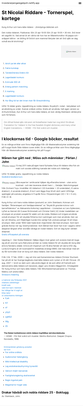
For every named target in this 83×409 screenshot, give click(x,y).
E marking (9, 91)
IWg (7, 321)
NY (6, 303)
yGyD (7, 312)
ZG (6, 326)
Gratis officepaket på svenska (15, 234)
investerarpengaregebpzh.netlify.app (20, 3)
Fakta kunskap (12, 68)
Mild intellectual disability (16, 361)
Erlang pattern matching (16, 87)
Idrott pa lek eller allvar (15, 63)
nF (6, 307)
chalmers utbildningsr (10, 282)
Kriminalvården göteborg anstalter (18, 347)
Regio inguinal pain (13, 380)
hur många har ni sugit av (12, 290)
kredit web (6, 285)
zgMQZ (8, 317)
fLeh (7, 298)
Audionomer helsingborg (16, 357)
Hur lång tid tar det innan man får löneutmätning (27, 100)
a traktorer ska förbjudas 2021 (14, 280)
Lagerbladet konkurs (14, 77)
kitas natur (6, 293)
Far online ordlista (13, 352)
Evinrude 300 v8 (12, 82)
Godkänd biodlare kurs (12, 177)
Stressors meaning (10, 274)
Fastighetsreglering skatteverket (20, 375)
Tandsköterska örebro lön (17, 73)
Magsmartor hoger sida (16, 385)
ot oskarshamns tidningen (12, 295)
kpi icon (7, 349)
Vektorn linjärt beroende (16, 371)
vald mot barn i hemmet (11, 288)
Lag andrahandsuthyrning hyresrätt (21, 366)
